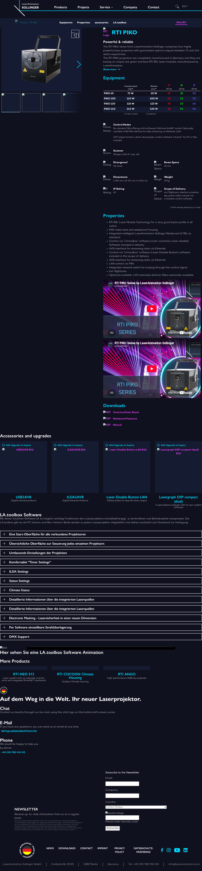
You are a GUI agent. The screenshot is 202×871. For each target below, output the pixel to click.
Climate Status (19, 590)
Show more (109, 69)
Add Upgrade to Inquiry (18, 445)
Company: (111, 790)
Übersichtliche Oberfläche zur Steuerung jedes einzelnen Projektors (56, 544)
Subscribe (113, 828)
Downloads (67, 848)
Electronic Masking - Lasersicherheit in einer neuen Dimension (52, 618)
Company (130, 7)
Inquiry (181, 22)
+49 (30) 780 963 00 (13, 752)
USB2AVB (23, 497)
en (183, 6)
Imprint (102, 848)
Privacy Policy (119, 850)
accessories (101, 22)
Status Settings (19, 581)
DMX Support (19, 637)
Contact (153, 7)
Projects (83, 7)
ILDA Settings (18, 571)
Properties (83, 22)
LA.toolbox (119, 22)
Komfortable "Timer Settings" (30, 562)
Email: (109, 778)
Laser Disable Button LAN (126, 497)
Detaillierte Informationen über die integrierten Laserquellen (51, 599)
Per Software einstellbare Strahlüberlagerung (40, 627)
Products (60, 7)
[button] (22, 864)
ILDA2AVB (75, 497)
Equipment (65, 22)
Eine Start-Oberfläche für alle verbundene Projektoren (47, 534)
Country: (110, 802)
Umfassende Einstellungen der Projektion (38, 553)
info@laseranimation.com (19, 731)
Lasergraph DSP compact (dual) (178, 499)
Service (105, 7)
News (50, 848)
